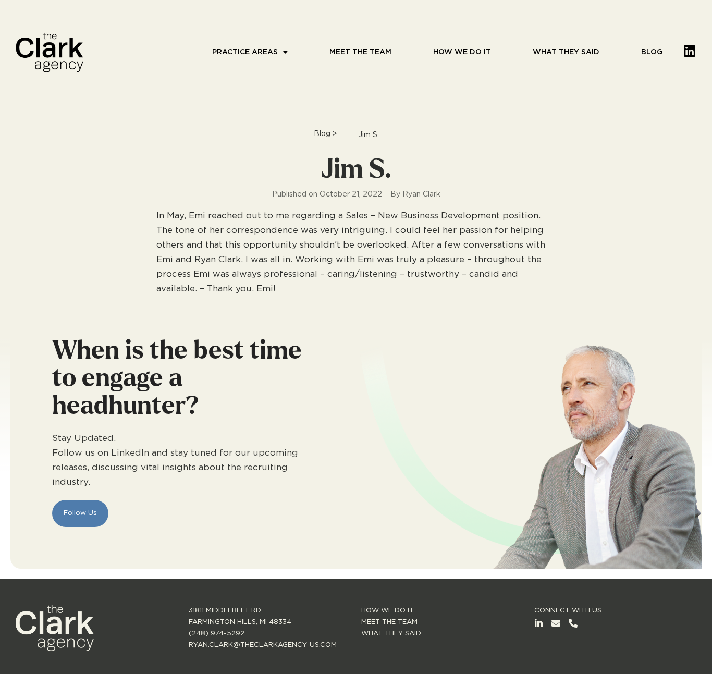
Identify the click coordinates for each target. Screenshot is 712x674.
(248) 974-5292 (216, 633)
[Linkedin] (689, 50)
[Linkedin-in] (538, 623)
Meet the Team (360, 52)
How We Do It (462, 52)
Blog (651, 52)
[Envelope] (555, 623)
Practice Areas (245, 52)
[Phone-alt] (573, 623)
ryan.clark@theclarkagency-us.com (263, 645)
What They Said (566, 52)
